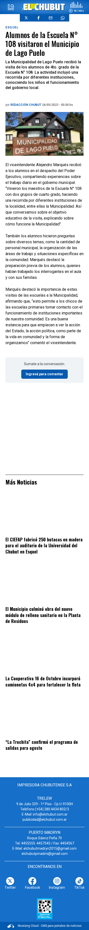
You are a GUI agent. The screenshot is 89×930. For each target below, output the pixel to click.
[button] (76, 7)
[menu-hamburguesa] (11, 7)
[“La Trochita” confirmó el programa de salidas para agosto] (44, 716)
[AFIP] (44, 908)
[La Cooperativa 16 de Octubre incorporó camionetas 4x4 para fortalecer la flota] (44, 653)
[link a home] (45, 6)
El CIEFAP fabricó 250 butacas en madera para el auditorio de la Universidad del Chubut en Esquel (44, 545)
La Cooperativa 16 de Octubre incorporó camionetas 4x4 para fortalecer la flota (43, 681)
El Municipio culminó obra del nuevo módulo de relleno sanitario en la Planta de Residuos (43, 615)
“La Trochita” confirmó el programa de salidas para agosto (41, 745)
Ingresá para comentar (44, 374)
